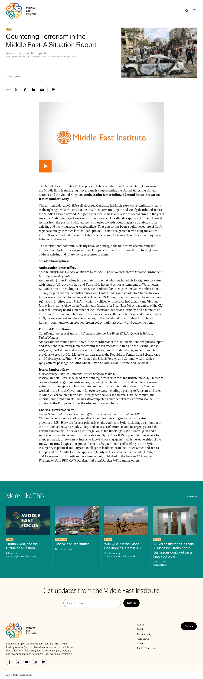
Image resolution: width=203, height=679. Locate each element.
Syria (18, 76)
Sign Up (131, 603)
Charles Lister (160, 565)
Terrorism (10, 76)
